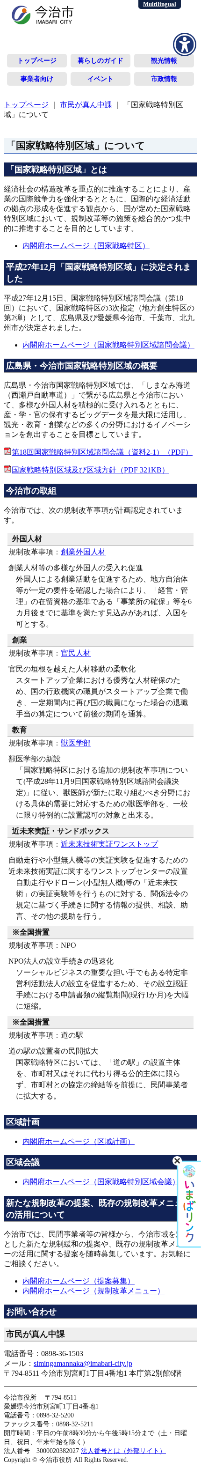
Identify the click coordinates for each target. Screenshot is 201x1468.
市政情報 (164, 78)
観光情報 (164, 60)
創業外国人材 (83, 552)
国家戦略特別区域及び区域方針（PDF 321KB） (90, 470)
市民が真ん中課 (86, 105)
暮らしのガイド (100, 60)
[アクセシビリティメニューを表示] (184, 44)
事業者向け (37, 78)
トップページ (37, 60)
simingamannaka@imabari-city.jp (83, 1363)
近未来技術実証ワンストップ (109, 844)
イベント (100, 78)
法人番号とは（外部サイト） (123, 1450)
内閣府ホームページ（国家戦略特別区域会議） (100, 1182)
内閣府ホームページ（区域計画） (78, 1141)
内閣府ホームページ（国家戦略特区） (86, 246)
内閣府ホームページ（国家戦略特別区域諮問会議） (108, 345)
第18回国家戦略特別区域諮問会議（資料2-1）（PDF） (102, 452)
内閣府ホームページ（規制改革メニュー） (93, 1291)
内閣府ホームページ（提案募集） (78, 1281)
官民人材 (76, 653)
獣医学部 (76, 743)
